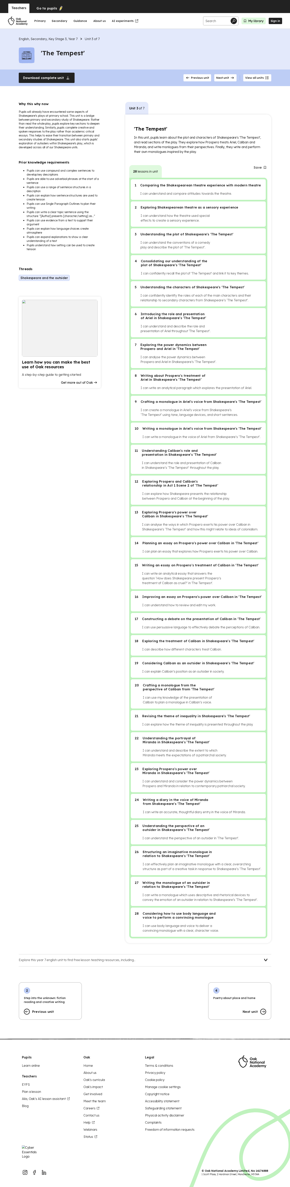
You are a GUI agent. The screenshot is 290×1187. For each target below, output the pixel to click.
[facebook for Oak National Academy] (34, 1172)
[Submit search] (234, 21)
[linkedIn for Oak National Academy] (44, 1172)
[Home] (17, 20)
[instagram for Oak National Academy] (25, 1172)
